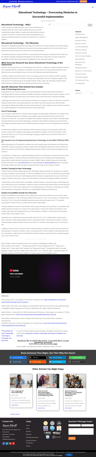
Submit (72, 438)
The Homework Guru (82, 80)
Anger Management (81, 37)
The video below (23, 162)
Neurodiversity (80, 59)
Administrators (80, 34)
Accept (69, 454)
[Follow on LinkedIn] (7, 443)
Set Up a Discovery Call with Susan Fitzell (67, 1)
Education (28, 434)
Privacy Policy (60, 452)
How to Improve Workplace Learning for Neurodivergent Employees (73, 393)
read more (14, 405)
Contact (28, 446)
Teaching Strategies (81, 77)
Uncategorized (80, 83)
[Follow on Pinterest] (13, 443)
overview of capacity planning (46, 162)
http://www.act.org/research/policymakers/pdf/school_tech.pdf (36, 314)
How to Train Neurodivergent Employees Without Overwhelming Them (45, 393)
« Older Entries (15, 414)
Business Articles (80, 40)
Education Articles (81, 50)
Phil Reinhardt (50, 452)
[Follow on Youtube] (10, 443)
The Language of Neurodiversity (17, 391)
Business (28, 431)
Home (28, 425)
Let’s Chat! (83, 1)
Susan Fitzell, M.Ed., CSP (48, 21)
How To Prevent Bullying (83, 56)
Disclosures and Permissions (76, 452)
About (27, 428)
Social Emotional (80, 74)
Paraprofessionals (81, 68)
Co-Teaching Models (81, 47)
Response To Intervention (83, 71)
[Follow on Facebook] (3, 443)
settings (60, 455)
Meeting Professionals (32, 437)
